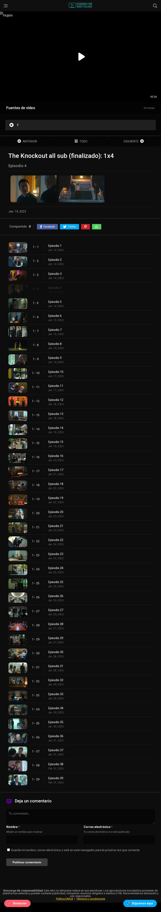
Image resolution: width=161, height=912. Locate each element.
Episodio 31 (55, 666)
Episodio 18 (55, 484)
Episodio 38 (55, 764)
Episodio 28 (55, 624)
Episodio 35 (55, 722)
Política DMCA (64, 898)
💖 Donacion (17, 904)
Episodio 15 (55, 442)
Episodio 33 (55, 694)
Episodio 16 (55, 456)
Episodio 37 (55, 750)
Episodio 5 (55, 301)
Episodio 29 (55, 638)
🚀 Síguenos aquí (140, 904)
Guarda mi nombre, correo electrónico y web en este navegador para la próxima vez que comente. (75, 850)
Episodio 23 (55, 554)
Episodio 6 (55, 315)
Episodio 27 (55, 610)
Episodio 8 (55, 343)
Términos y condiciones (90, 898)
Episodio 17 (55, 470)
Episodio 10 (55, 371)
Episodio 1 (55, 245)
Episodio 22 (55, 540)
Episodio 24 (55, 568)
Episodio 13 (55, 414)
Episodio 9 (55, 357)
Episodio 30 (55, 652)
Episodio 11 (55, 386)
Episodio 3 (55, 273)
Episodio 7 (55, 329)
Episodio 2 (55, 259)
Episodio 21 (55, 526)
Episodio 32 (55, 680)
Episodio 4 (55, 287)
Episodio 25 (55, 582)
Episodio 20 (55, 512)
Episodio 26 (55, 596)
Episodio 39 (55, 778)
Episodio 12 (55, 400)
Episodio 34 (55, 708)
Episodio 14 (55, 428)
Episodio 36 (55, 736)
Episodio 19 (55, 498)
